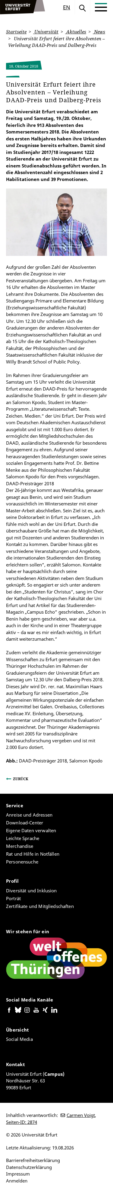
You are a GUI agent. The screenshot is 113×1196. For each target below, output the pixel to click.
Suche (82, 7)
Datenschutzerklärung (29, 1167)
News (99, 32)
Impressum (18, 1174)
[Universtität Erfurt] (22, 7)
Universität (45, 32)
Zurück (20, 778)
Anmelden (16, 1181)
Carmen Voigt (81, 1115)
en (66, 7)
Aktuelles (75, 32)
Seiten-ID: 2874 (21, 1122)
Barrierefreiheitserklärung (33, 1160)
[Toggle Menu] (101, 7)
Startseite (16, 32)
